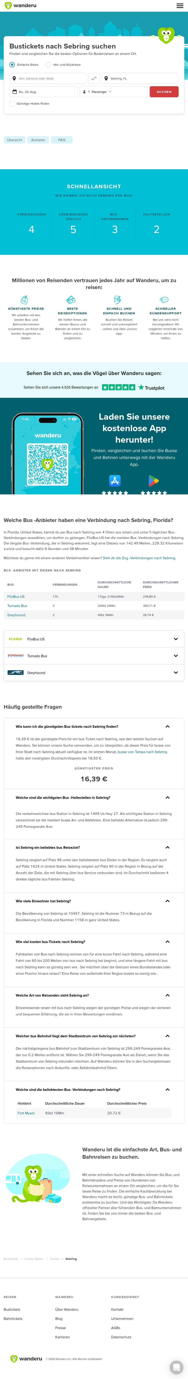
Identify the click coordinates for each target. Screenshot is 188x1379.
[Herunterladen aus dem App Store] (115, 481)
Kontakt (117, 1309)
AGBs (115, 1328)
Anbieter (38, 140)
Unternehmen (122, 1318)
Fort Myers (26, 1113)
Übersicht (14, 140)
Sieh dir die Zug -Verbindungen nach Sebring (139, 558)
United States (34, 1259)
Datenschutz (121, 1337)
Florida (54, 1259)
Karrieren (62, 1337)
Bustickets (11, 1259)
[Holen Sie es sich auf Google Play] (154, 481)
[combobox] (48, 78)
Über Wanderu (66, 1309)
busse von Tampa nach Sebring (142, 752)
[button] (180, 5)
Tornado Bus (17, 606)
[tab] (27, 67)
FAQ (61, 140)
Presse (60, 1328)
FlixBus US (16, 596)
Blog (59, 1318)
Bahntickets (13, 1318)
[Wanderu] (20, 5)
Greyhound (16, 615)
